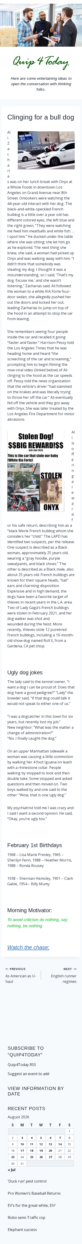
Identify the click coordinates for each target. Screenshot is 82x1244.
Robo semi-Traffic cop (26, 1217)
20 (50, 1150)
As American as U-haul (20, 975)
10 (22, 1144)
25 (31, 1157)
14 (60, 1144)
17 (22, 1150)
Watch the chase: (28, 947)
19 (41, 1150)
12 (41, 1144)
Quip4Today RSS (22, 1064)
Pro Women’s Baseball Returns (34, 1193)
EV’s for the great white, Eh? (32, 1205)
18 (31, 1150)
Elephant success (22, 1229)
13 (50, 1144)
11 (31, 1144)
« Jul (11, 1169)
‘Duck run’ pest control (27, 1181)
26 (41, 1157)
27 (50, 1157)
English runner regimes (64, 975)
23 (12, 1157)
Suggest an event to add (28, 1073)
